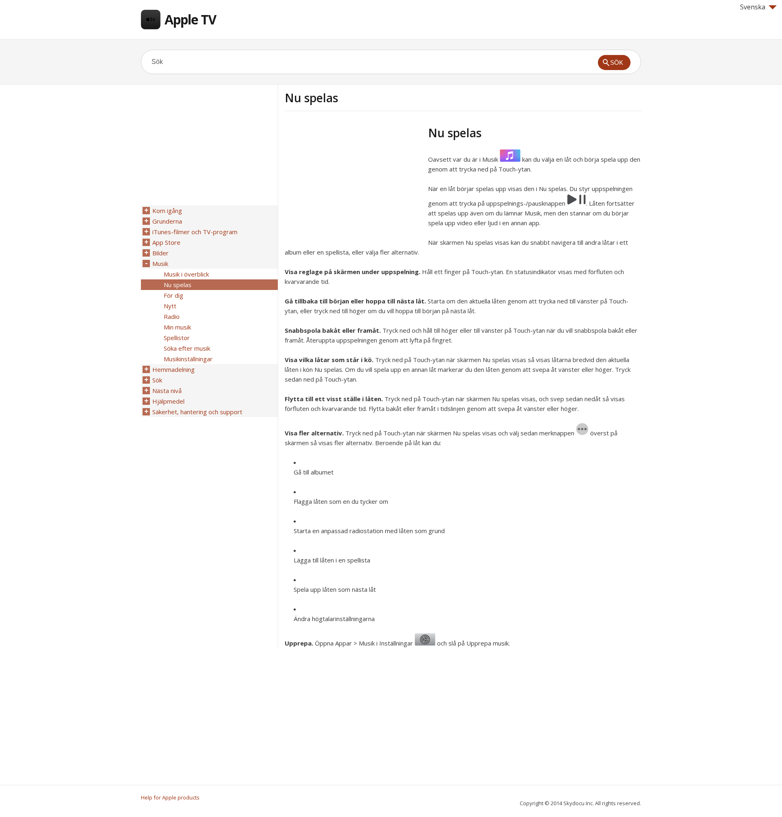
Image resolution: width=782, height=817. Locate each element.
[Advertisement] (353, 183)
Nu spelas (177, 285)
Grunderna (167, 221)
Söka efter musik (187, 348)
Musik (160, 263)
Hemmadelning (173, 369)
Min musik (177, 327)
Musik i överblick (186, 274)
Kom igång (167, 210)
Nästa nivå (167, 391)
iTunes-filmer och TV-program (194, 232)
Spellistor (177, 338)
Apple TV (190, 19)
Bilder (160, 253)
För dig (173, 295)
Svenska (752, 6)
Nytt (170, 306)
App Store (166, 242)
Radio (172, 316)
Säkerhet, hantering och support (197, 412)
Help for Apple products (170, 797)
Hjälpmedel (168, 401)
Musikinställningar (188, 359)
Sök (157, 380)
